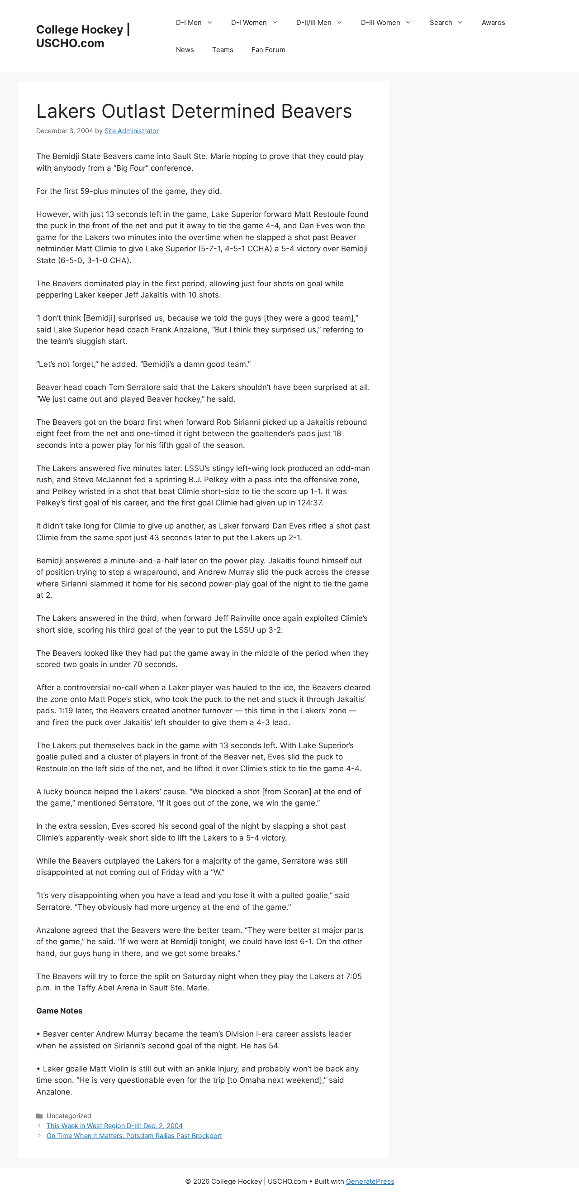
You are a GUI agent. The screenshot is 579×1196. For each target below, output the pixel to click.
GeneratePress (370, 1181)
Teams (222, 49)
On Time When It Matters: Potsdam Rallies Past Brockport (134, 1135)
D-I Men (189, 22)
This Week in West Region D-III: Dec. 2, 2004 (115, 1125)
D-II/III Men (314, 22)
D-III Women (380, 22)
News (185, 49)
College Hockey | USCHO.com (83, 36)
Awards (493, 22)
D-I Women (249, 22)
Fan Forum (268, 49)
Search (441, 22)
